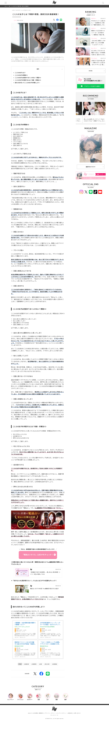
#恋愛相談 (54, 664)
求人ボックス (22, 637)
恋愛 (9, 6)
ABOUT (30, 713)
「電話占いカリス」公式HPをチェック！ (37, 555)
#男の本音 (47, 664)
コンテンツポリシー (62, 713)
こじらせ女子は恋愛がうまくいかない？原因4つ (28, 77)
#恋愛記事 (26, 664)
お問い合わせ (77, 713)
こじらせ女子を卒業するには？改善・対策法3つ (28, 80)
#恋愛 (40, 664)
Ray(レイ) (6, 6)
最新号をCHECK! (91, 166)
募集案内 (41, 713)
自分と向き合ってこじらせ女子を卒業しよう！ (27, 82)
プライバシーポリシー (50, 713)
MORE (90, 70)
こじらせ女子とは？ (20, 72)
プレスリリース (54, 715)
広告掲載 (35, 713)
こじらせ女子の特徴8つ (21, 75)
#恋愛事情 (34, 664)
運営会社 (70, 713)
